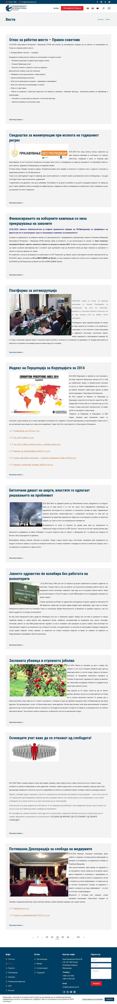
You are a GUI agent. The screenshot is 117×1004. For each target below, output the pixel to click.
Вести (10, 964)
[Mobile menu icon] (109, 8)
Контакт (11, 990)
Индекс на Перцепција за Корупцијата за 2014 (47, 368)
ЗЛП (9, 986)
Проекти (11, 968)
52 (47, 937)
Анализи (11, 977)
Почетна (11, 959)
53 (52, 937)
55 (63, 937)
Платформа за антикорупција (33, 290)
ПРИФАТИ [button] (109, 999)
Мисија (39, 964)
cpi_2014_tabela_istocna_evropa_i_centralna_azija (37, 444)
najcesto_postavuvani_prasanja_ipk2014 (33, 465)
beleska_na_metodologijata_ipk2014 (31, 451)
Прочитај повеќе (15, 119)
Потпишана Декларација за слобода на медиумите (50, 849)
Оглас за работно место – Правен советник (44, 39)
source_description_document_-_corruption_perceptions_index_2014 (44, 458)
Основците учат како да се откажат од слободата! (50, 738)
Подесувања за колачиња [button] (92, 999)
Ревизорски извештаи (16, 981)
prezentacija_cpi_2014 (27, 431)
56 (68, 937)
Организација (42, 959)
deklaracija (21, 908)
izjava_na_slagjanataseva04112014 (32, 915)
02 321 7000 (12, 2)
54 (57, 937)
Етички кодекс (42, 968)
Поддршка (41, 972)
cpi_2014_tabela (24, 438)
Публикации (12, 972)
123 (78, 937)
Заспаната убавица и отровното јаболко (41, 660)
